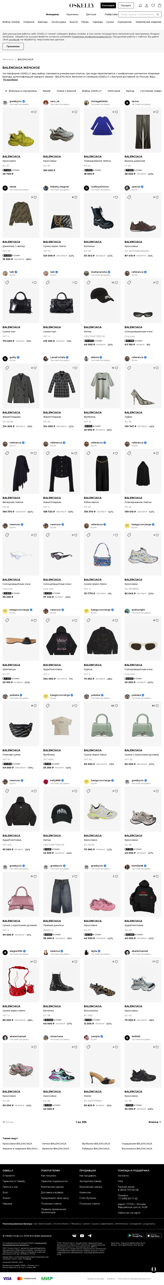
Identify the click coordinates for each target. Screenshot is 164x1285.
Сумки (110, 21)
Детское (91, 14)
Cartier (86, 1224)
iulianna (55, 951)
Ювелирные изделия (148, 21)
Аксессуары (59, 21)
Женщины (52, 14)
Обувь (85, 21)
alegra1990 (16, 951)
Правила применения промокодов (53, 1211)
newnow (15, 524)
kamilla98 (137, 865)
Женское (8, 59)
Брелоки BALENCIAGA (55, 1148)
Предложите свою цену (55, 1198)
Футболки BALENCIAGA (96, 1143)
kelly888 (55, 780)
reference (137, 272)
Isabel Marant (107, 1224)
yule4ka (14, 695)
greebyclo (16, 101)
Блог (5, 1192)
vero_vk (54, 101)
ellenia (95, 357)
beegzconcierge (141, 524)
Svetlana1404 (99, 272)
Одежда (97, 21)
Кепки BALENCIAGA (54, 1143)
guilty (13, 357)
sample (95, 1036)
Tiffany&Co (75, 1224)
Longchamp (149, 1224)
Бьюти (74, 21)
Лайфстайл (111, 14)
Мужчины (72, 14)
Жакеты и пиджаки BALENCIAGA (22, 1148)
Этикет (7, 1198)
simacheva (56, 1036)
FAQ (120, 1181)
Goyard (95, 1224)
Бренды (43, 21)
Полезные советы (51, 1203)
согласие (14, 39)
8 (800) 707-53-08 (128, 1189)
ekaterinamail (140, 951)
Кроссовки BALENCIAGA (17, 1143)
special (136, 186)
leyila (94, 951)
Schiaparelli (135, 1224)
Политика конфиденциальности (134, 1278)
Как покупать (48, 1175)
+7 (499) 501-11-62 (128, 1198)
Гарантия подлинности (54, 1181)
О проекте (9, 1175)
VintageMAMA (99, 101)
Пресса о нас (10, 1186)
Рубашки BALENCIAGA (95, 1148)
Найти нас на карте (129, 1212)
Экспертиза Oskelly (90, 1181)
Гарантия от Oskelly (14, 1181)
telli (12, 272)
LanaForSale (57, 357)
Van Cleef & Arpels (42, 1224)
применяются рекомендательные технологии (25, 1244)
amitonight (138, 609)
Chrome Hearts (60, 1224)
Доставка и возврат (52, 1192)
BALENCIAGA (11, 156)
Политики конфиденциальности (91, 36)
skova (135, 101)
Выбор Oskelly (11, 21)
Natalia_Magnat (59, 186)
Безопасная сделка (52, 1186)
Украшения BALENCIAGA (137, 1143)
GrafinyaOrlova (100, 186)
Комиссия (85, 1192)
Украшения (124, 21)
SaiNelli (136, 1036)
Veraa (13, 186)
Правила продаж (95, 1278)
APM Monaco (121, 1224)
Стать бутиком (87, 1198)
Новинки (28, 21)
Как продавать (87, 1175)
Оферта (111, 1278)
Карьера (7, 1203)
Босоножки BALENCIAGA (137, 1148)
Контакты (123, 1175)
